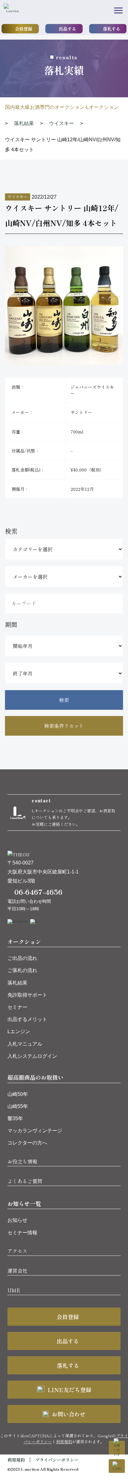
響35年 (15, 1118)
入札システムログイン (32, 1056)
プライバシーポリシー (57, 1460)
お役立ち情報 (22, 1161)
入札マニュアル (24, 1044)
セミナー (17, 1007)
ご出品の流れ (22, 958)
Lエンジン (18, 1031)
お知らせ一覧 (24, 1203)
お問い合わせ (68, 1414)
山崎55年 (17, 1106)
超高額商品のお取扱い (35, 1077)
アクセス (17, 1251)
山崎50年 (17, 1094)
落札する (111, 29)
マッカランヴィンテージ (34, 1130)
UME (13, 1290)
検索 (64, 700)
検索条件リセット (64, 725)
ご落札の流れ (22, 970)
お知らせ (17, 1220)
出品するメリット (27, 1019)
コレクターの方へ (27, 1142)
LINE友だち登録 (69, 1390)
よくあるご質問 (24, 1181)
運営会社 (17, 1270)
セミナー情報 (22, 1232)
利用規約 (64, 1442)
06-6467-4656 (38, 892)
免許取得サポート (27, 995)
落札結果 (17, 982)
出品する (67, 29)
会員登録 (23, 29)
